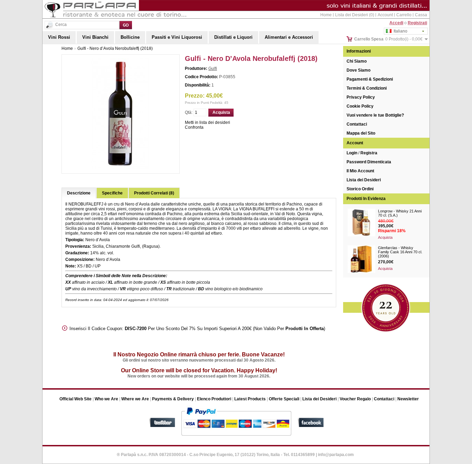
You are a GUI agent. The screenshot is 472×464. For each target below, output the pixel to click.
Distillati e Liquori (233, 37)
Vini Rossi (59, 37)
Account (385, 14)
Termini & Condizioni (367, 88)
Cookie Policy (360, 106)
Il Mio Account (360, 171)
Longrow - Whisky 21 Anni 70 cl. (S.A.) (400, 213)
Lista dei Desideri (364, 180)
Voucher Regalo (355, 399)
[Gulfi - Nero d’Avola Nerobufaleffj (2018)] (120, 167)
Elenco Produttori (214, 399)
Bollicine (130, 37)
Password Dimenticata (369, 162)
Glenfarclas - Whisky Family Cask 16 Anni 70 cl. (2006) (400, 252)
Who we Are (106, 399)
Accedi (396, 22)
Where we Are (135, 399)
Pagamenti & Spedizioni (370, 79)
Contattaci (357, 124)
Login (352, 153)
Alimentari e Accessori (289, 37)
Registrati (417, 22)
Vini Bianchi (95, 37)
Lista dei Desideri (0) (354, 14)
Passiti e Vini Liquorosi (177, 37)
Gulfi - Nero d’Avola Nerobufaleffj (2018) (115, 48)
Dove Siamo (358, 70)
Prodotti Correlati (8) (154, 193)
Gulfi (212, 68)
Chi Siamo (357, 61)
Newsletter (408, 399)
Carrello (404, 14)
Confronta (194, 127)
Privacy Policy (361, 97)
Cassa (421, 14)
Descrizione (79, 193)
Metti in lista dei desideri (207, 122)
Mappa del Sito (361, 133)
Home (326, 14)
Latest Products (250, 399)
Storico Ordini (360, 188)
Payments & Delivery (173, 399)
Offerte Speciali (284, 399)
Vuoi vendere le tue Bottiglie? (375, 115)
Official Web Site (75, 399)
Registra (368, 153)
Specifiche (112, 193)
